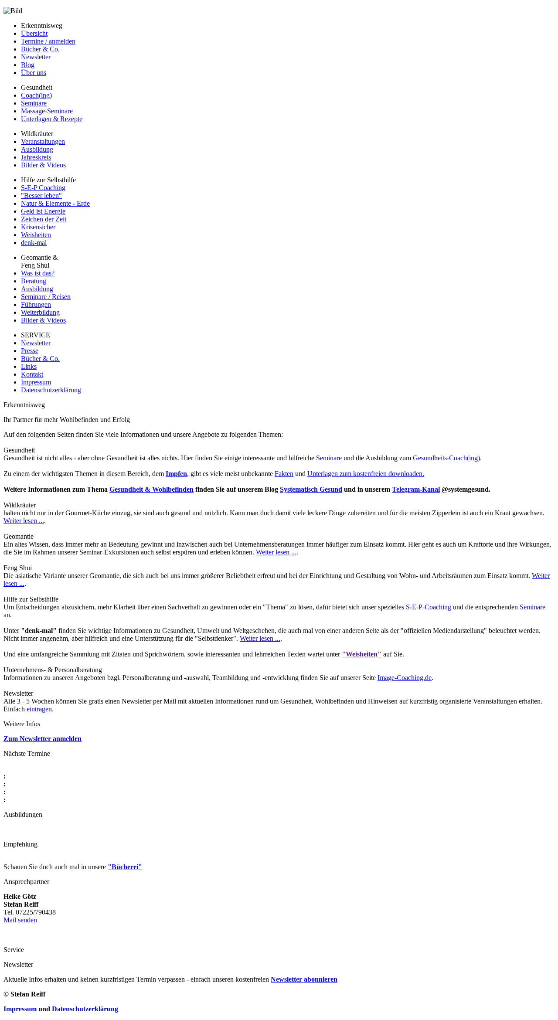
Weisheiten (36, 234)
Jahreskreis (36, 157)
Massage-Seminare (47, 111)
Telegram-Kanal (416, 489)
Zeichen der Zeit (43, 219)
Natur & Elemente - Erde (55, 203)
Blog (27, 64)
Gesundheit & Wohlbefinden (151, 489)
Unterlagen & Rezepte (51, 118)
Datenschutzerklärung (51, 390)
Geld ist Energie (43, 211)
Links (29, 366)
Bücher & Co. (40, 49)
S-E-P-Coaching (428, 607)
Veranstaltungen (43, 141)
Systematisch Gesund (311, 489)
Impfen (176, 473)
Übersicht (34, 33)
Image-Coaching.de (405, 677)
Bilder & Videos (43, 165)
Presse (29, 350)
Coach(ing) (36, 95)
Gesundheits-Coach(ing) (446, 458)
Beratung (33, 281)
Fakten (284, 473)
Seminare (34, 103)
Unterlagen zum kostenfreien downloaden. (365, 473)
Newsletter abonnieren (304, 979)
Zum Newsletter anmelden (42, 738)
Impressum (36, 382)
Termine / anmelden (48, 41)
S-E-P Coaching (43, 187)
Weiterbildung (40, 312)
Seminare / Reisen (46, 296)
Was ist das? (37, 273)
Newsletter (36, 57)
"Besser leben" (41, 195)
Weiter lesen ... (23, 520)
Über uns (33, 72)
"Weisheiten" (361, 654)
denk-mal (34, 242)
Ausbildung (37, 149)
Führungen (36, 304)
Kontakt (32, 374)
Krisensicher (38, 227)
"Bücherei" (125, 866)
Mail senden (20, 920)
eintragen (39, 709)
